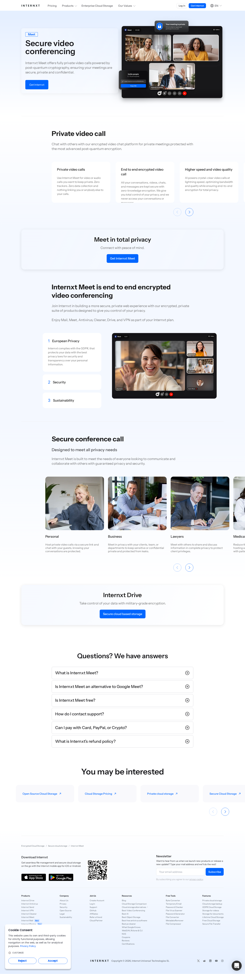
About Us (64, 900)
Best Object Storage (131, 917)
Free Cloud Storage (211, 920)
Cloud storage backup (212, 904)
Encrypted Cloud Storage (32, 846)
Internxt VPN (27, 910)
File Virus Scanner (174, 910)
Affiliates (94, 914)
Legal (62, 914)
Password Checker (174, 907)
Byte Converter (173, 900)
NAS (124, 934)
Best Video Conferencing (133, 910)
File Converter (172, 917)
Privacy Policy (28, 946)
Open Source (66, 910)
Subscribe (214, 871)
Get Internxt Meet (122, 258)
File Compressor (173, 924)
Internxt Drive (27, 900)
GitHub (93, 910)
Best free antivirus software (134, 920)
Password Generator (175, 914)
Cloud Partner (96, 920)
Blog (124, 900)
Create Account (97, 900)
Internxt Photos (31, 924)
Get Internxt (36, 84)
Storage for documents (213, 914)
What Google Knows (131, 927)
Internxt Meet (27, 917)
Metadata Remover (175, 920)
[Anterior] (177, 212)
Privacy (63, 904)
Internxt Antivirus (29, 904)
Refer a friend (96, 917)
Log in (182, 5)
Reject (22, 961)
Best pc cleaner (129, 924)
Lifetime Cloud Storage (213, 917)
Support (93, 907)
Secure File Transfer (211, 924)
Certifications (128, 944)
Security (63, 907)
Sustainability (66, 917)
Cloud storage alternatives (134, 907)
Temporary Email (174, 904)
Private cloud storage (212, 900)
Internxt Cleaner (29, 914)
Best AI (125, 914)
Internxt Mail (30, 920)
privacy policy (196, 879)
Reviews (126, 940)
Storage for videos (210, 910)
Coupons (126, 937)
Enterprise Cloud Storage (97, 5)
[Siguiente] (189, 212)
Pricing (52, 5)
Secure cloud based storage (122, 614)
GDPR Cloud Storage (212, 907)
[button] (237, 966)
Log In (92, 904)
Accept (53, 961)
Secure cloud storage (57, 846)
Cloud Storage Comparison (134, 904)
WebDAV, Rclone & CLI (132, 930)
